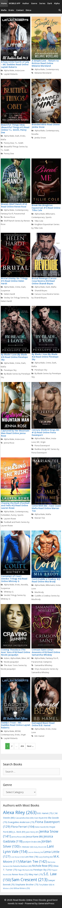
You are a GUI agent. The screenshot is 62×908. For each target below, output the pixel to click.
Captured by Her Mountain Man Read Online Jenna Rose (15, 433)
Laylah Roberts (11, 74)
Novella (34, 134)
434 (22, 746)
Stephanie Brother (26, 884)
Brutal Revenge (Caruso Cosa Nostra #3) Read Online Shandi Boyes (44, 281)
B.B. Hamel (39, 736)
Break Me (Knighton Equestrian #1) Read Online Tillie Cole (46, 208)
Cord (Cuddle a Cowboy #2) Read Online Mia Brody (46, 580)
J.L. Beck (19, 831)
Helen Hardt (9, 294)
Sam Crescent (29, 879)
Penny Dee (9, 143)
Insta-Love (20, 70)
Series (42, 3)
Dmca (28, 10)
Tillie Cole (39, 220)
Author (25, 3)
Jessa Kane (34, 836)
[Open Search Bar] (59, 10)
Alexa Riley (20, 812)
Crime (17, 286)
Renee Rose (9, 217)
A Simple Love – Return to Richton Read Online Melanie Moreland (45, 63)
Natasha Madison (22, 866)
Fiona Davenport (42, 445)
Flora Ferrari (22, 826)
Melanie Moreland (43, 72)
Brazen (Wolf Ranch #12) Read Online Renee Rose (14, 205)
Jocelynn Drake (32, 841)
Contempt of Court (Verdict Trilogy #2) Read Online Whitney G (14, 579)
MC (38, 442)
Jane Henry (32, 832)
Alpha (57, 3)
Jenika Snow (40, 137)
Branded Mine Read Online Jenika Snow (46, 125)
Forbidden (5, 515)
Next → (30, 746)
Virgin (43, 442)
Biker (48, 438)
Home (4, 3)
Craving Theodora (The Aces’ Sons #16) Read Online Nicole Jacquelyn (15, 652)
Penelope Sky (10, 370)
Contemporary (52, 69)
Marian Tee (40, 517)
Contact (20, 10)
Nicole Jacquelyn (11, 661)
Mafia (3, 10)
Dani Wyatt (40, 818)
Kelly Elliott (40, 847)
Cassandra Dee (24, 817)
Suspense (5, 290)
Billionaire (50, 213)
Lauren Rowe (10, 518)
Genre (34, 3)
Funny (14, 515)
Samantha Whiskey (43, 665)
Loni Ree (31, 856)
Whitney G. (9, 591)
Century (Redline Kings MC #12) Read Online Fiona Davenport (45, 432)
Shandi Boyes (41, 290)
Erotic (11, 10)
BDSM (17, 731)
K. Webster (26, 847)
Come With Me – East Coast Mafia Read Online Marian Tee (46, 508)
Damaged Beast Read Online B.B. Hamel (43, 724)
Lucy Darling (46, 857)
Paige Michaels (25, 870)
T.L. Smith (19, 143)
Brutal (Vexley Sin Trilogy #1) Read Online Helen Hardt (14, 281)
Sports (49, 217)
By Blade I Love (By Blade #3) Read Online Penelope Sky (14, 357)
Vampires (47, 661)
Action (6, 658)
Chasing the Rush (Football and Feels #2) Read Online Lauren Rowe (15, 506)
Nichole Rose (42, 866)
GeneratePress (46, 903)
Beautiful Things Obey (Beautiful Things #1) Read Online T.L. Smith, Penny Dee (15, 128)
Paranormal (19, 213)
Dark (49, 3)
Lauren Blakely (35, 852)
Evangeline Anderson (21, 822)
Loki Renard (17, 857)
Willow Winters (22, 888)
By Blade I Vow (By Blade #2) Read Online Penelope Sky (45, 357)
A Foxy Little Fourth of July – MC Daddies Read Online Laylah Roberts (15, 64)
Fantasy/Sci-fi (7, 213)
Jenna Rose (9, 442)
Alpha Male (9, 70)
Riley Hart (36, 874)
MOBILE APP (14, 3)
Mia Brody (39, 592)
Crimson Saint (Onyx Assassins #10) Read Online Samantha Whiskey (46, 652)
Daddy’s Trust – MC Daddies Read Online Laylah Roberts (15, 725)
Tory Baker (45, 884)
